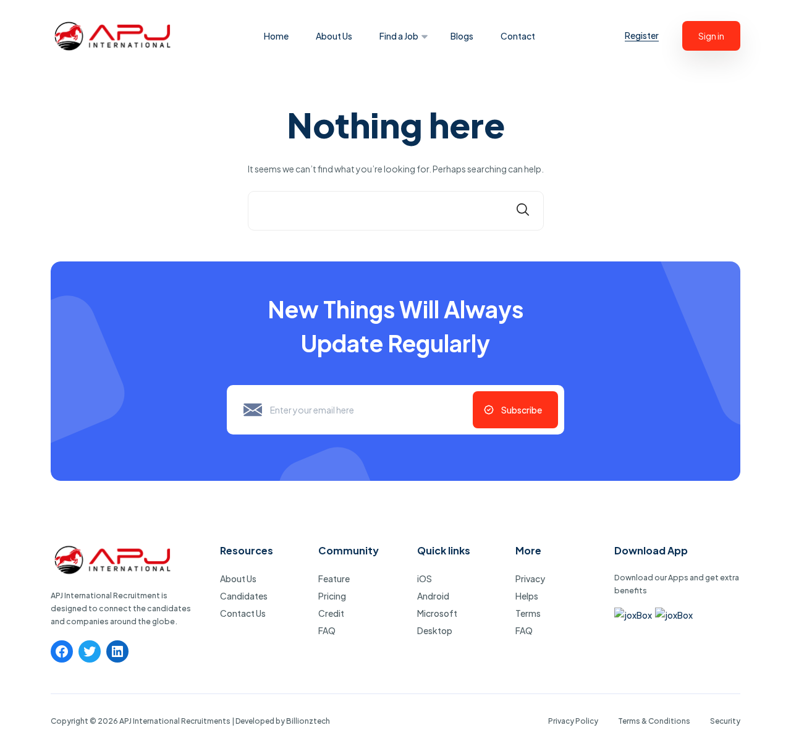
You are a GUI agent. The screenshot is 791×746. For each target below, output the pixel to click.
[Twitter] (89, 651)
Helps (526, 595)
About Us (334, 36)
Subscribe (521, 409)
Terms (528, 613)
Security (725, 721)
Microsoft (437, 613)
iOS (424, 578)
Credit (331, 613)
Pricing (332, 595)
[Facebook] (62, 651)
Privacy (530, 578)
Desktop (434, 630)
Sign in (711, 35)
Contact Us (243, 613)
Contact (518, 36)
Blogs (461, 36)
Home (276, 36)
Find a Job (398, 36)
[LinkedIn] (117, 651)
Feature (334, 578)
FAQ (327, 630)
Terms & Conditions (654, 721)
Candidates (244, 595)
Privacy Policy (573, 721)
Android (433, 595)
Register (642, 35)
